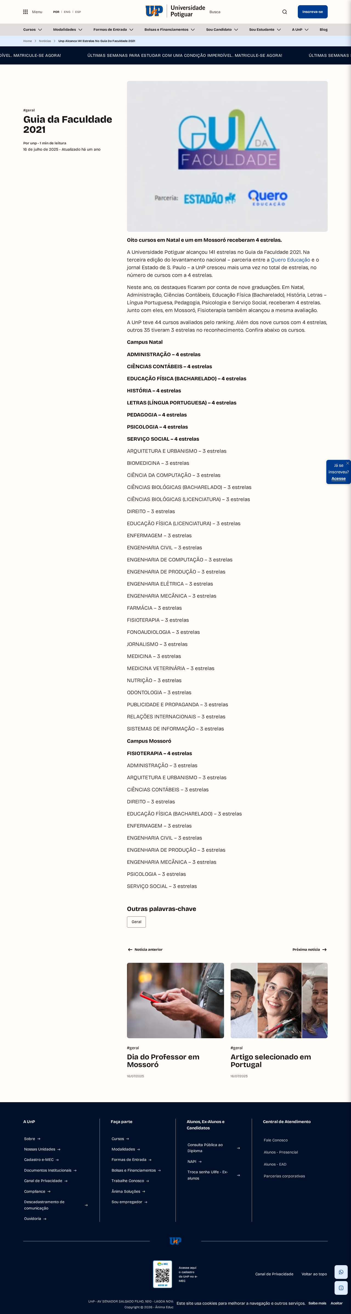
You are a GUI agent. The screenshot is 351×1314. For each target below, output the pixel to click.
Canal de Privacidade (43, 1180)
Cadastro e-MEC (38, 1159)
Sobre (29, 1138)
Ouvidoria (32, 1218)
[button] (341, 1272)
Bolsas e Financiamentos (166, 29)
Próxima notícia (306, 949)
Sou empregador (127, 1202)
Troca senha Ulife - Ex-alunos (208, 1175)
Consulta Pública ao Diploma (205, 1148)
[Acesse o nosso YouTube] (78, 1274)
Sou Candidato (219, 29)
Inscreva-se (312, 12)
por (56, 12)
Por (44, 143)
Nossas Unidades (39, 1149)
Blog (324, 29)
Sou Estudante (261, 29)
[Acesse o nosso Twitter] (65, 1274)
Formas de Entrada (110, 29)
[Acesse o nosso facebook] (25, 1274)
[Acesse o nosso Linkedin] (52, 1274)
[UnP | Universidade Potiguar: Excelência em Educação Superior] (175, 11)
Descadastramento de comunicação (44, 1205)
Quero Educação (291, 260)
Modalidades (64, 29)
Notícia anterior (149, 949)
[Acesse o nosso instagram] (38, 1274)
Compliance (34, 1191)
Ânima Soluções (126, 1191)
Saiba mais (317, 1303)
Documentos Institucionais (47, 1170)
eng (67, 12)
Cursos (29, 29)
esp (78, 12)
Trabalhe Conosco (128, 1180)
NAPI (192, 1161)
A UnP (297, 29)
